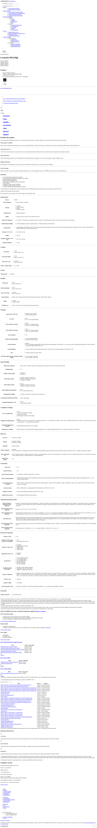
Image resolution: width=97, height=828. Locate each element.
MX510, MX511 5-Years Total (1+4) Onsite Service (12, 713)
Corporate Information (7, 817)
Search (4, 3)
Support (4, 807)
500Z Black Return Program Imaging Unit (9, 662)
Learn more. (48, 627)
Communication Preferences (9, 799)
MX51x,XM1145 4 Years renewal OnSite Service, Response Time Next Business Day (19, 690)
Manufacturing (14, 21)
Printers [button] (4, 7)
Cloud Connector (14, 26)
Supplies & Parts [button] (6, 10)
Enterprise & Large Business (14, 9)
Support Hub (13, 39)
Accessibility (13, 27)
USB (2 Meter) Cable (5, 692)
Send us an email (4, 784)
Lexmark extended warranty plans (15, 15)
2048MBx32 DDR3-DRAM (7, 727)
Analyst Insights (6, 795)
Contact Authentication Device (7, 705)
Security (13, 28)
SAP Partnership (14, 29)
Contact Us (5, 797)
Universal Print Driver (15, 45)
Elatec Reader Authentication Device (8, 706)
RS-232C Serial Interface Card (7, 695)
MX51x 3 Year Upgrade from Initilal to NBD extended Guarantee (14, 686)
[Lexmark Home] (11, 1)
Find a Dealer (6, 802)
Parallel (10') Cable (5, 693)
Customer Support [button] (7, 37)
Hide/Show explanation (40, 611)
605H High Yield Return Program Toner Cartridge (11, 652)
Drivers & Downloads (15, 44)
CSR (4, 805)
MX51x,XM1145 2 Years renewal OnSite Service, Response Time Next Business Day (19, 687)
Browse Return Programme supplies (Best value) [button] (11, 642)
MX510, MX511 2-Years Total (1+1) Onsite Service (12, 712)
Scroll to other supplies (5, 639)
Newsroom (5, 804)
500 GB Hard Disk (5, 719)
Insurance (13, 20)
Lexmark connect (6, 792)
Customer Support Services (14, 35)
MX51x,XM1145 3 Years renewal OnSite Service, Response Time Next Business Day (19, 689)
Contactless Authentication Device (8, 703)
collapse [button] (2, 655)
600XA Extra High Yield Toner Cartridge (9, 673)
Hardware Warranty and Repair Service (16, 33)
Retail (12, 22)
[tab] (49, 116)
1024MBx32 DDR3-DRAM (7, 722)
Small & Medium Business (14, 8)
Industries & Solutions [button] (7, 16)
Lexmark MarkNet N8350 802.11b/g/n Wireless (11, 718)
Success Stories (6, 798)
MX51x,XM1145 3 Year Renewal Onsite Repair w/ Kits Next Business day (16, 699)
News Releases (6, 806)
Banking (13, 19)
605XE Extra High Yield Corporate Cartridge (10, 648)
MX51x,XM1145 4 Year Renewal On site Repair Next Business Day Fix (16, 702)
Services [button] (5, 31)
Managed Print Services (13, 32)
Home (4, 51)
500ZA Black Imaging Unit (6, 663)
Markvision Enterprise (15, 46)
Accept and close (4, 826)
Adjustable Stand (4, 708)
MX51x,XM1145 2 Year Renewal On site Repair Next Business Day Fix (16, 685)
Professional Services (12, 34)
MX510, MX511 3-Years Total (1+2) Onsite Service (12, 709)
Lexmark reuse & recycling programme (16, 13)
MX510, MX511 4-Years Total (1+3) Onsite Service (12, 715)
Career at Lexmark (7, 791)
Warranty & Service (15, 41)
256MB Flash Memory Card (7, 725)
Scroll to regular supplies (6, 629)
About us (5, 790)
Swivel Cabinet (4, 696)
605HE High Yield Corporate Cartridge (9, 646)
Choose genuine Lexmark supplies (15, 12)
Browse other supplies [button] (5, 657)
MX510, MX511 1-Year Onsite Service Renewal (11, 724)
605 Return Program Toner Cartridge (8, 651)
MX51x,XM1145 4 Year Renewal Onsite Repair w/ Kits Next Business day (16, 716)
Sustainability (6, 793)
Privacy (4, 818)
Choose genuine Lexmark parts (14, 14)
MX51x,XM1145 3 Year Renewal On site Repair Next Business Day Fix (16, 700)
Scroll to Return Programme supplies (8, 621)
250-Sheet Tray (4, 711)
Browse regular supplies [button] (6, 668)
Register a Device (14, 40)
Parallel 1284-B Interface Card (7, 721)
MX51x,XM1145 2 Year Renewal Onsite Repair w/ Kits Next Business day (16, 698)
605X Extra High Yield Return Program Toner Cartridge (12, 649)
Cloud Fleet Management (16, 25)
